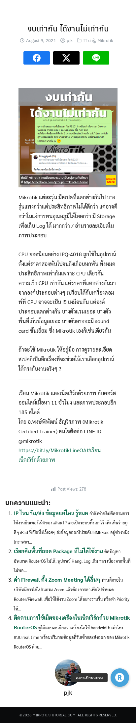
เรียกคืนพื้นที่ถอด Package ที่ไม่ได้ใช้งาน (58, 551)
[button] (120, 677)
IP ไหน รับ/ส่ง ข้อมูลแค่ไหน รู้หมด (51, 512)
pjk (70, 40)
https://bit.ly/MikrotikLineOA (52, 450)
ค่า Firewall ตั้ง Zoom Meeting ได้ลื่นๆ (57, 579)
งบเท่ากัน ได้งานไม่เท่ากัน (68, 28)
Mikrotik (105, 40)
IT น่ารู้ (89, 40)
